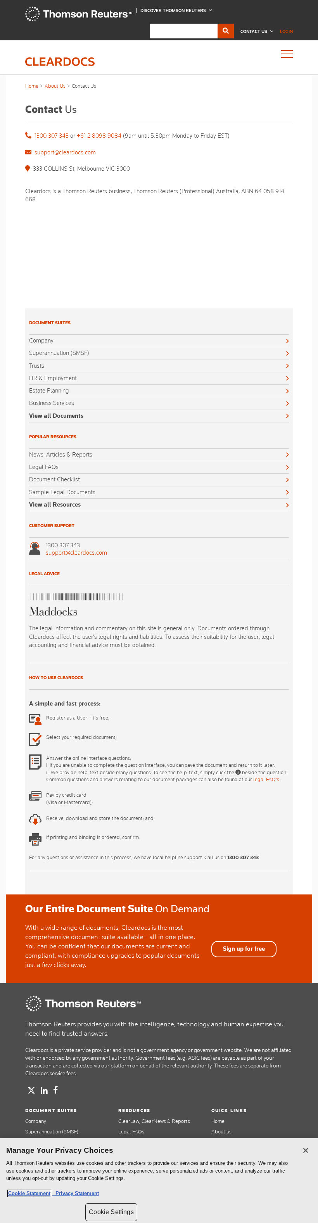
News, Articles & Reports (60, 454)
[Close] (305, 1150)
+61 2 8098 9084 (99, 135)
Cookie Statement (29, 1193)
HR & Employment (53, 378)
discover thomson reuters (173, 10)
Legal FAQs (44, 467)
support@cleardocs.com (65, 152)
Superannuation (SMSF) (59, 352)
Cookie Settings (111, 1212)
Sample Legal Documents (62, 492)
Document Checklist (54, 479)
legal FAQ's (266, 779)
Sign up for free (244, 948)
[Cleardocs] (78, 19)
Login (286, 31)
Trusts (36, 365)
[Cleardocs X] (31, 1090)
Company (41, 340)
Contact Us (254, 31)
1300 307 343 (52, 135)
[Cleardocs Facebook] (55, 1090)
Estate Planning (49, 390)
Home (31, 86)
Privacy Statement (75, 1193)
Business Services (51, 403)
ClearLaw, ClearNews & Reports (154, 1121)
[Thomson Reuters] (83, 1003)
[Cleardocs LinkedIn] (44, 1091)
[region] (159, 1180)
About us (221, 1131)
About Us (55, 86)
